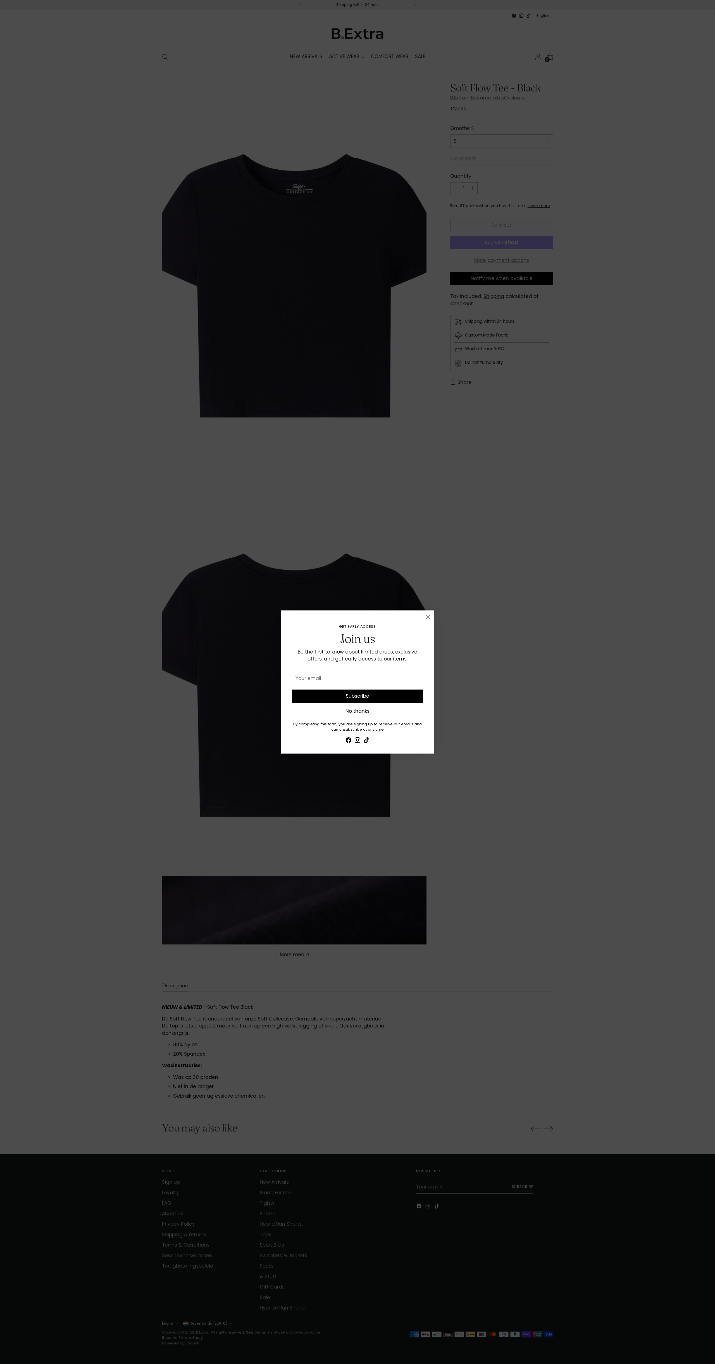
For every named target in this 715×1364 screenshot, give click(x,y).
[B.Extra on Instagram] (357, 741)
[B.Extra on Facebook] (348, 741)
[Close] (427, 617)
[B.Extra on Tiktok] (366, 741)
